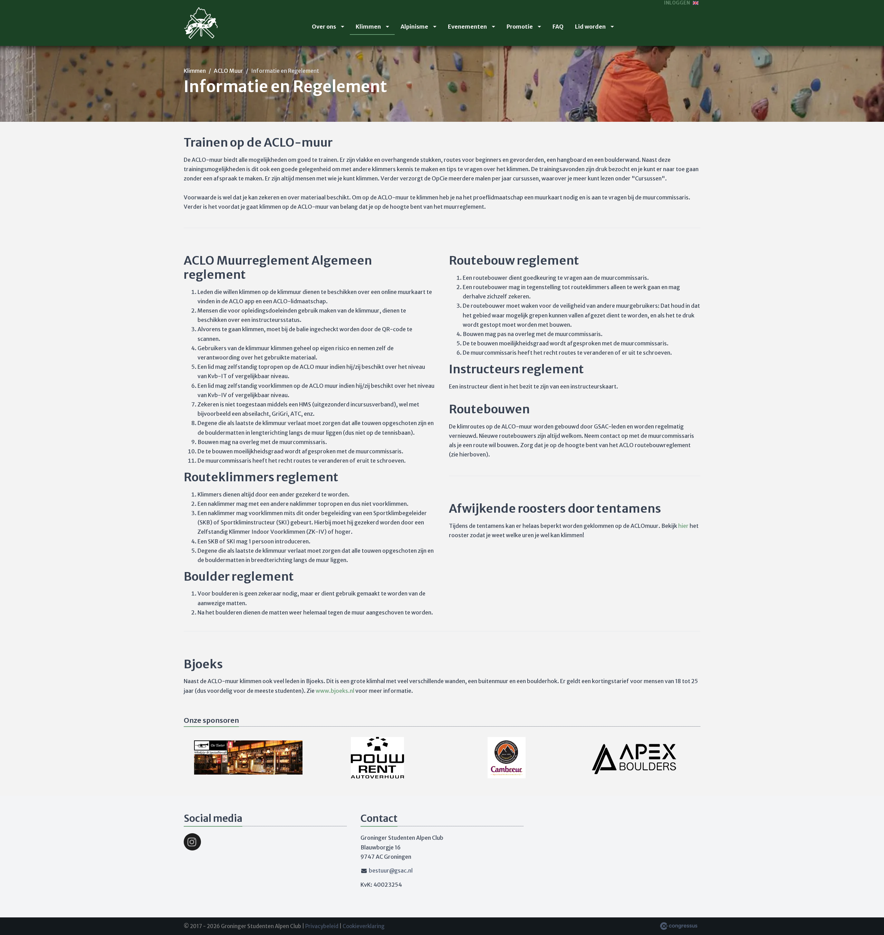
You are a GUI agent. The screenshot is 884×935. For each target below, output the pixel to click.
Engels (696, 3)
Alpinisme (414, 26)
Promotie (520, 26)
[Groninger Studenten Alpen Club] (201, 23)
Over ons (324, 26)
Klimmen (368, 26)
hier (684, 525)
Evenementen (467, 26)
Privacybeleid (321, 926)
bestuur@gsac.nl (391, 870)
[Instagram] (192, 841)
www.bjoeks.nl (335, 690)
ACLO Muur (228, 70)
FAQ (558, 26)
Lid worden (590, 26)
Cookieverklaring (364, 926)
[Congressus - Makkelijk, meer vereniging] (678, 926)
